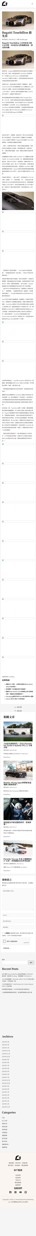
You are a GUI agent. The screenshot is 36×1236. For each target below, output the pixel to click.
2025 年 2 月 (5, 1045)
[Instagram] (15, 1192)
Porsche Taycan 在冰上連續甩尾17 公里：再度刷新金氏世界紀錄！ (18, 860)
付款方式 (18, 1180)
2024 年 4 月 (5, 1071)
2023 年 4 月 (5, 1098)
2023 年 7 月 (5, 1092)
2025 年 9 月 (5, 1042)
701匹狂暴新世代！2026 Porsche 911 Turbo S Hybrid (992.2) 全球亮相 (18, 745)
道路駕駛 (11, 1163)
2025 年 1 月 (5, 1048)
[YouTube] (20, 1192)
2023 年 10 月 (6, 1083)
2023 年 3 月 (5, 1101)
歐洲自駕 (4, 1138)
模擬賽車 (4, 1135)
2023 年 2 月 (5, 1104)
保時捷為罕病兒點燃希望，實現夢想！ (17, 823)
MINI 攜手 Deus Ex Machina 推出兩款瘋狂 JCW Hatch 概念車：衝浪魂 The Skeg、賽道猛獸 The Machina (17, 975)
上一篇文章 (18, 707)
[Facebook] (10, 1192)
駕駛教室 (4, 1147)
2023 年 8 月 (5, 1089)
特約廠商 (17, 1165)
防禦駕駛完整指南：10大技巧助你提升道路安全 (15, 989)
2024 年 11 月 (6, 1054)
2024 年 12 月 (6, 1051)
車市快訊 (5, 39)
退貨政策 (18, 1178)
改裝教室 (4, 1132)
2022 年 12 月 (6, 1107)
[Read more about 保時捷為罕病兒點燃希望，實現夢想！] (18, 809)
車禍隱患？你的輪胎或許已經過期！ (16, 689)
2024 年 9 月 (5, 1059)
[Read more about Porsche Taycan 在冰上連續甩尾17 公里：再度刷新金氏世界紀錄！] (18, 848)
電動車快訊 (12, 864)
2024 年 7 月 (5, 1065)
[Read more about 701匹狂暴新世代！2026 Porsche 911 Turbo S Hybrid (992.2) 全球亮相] (18, 731)
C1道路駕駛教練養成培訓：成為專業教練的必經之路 (17, 992)
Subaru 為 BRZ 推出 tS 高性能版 (15, 699)
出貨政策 (18, 1175)
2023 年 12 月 (6, 1080)
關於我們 (10, 1165)
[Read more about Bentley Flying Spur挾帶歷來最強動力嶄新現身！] (18, 770)
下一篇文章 (18, 711)
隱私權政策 (25, 1165)
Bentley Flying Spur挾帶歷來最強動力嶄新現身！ (17, 783)
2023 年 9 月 (5, 1086)
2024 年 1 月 (5, 1077)
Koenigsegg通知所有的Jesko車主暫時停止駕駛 (19, 696)
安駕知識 (4, 1129)
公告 (3, 1118)
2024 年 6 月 (5, 1068)
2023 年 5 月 (5, 1095)
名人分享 (4, 1121)
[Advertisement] (18, 1013)
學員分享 (4, 1123)
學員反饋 (4, 1126)
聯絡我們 (18, 1185)
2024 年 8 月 (5, 1062)
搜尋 (3, 959)
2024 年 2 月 (5, 1074)
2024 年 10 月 (6, 1056)
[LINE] (25, 1192)
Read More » (7, 757)
